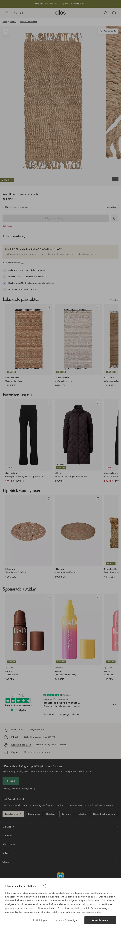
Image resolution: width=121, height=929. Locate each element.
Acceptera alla (100, 920)
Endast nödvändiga (66, 920)
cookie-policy (94, 911)
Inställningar (40, 920)
